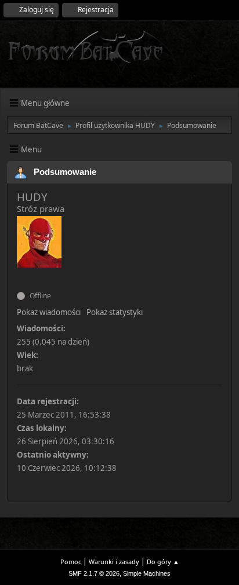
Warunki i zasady (114, 561)
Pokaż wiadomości (49, 312)
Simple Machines (147, 573)
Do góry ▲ (163, 561)
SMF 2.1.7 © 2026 (93, 573)
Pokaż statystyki (114, 312)
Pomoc (70, 561)
